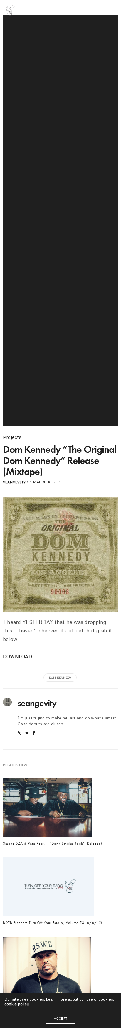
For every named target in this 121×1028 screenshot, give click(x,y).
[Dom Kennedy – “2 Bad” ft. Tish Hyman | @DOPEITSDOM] (47, 968)
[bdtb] (10, 10)
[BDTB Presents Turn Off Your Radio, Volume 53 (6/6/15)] (48, 888)
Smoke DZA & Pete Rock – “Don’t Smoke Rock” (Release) (52, 843)
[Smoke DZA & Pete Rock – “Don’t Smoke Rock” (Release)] (47, 809)
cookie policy (16, 1003)
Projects (12, 437)
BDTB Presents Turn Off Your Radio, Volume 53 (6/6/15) (52, 923)
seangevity (14, 482)
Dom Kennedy (60, 677)
